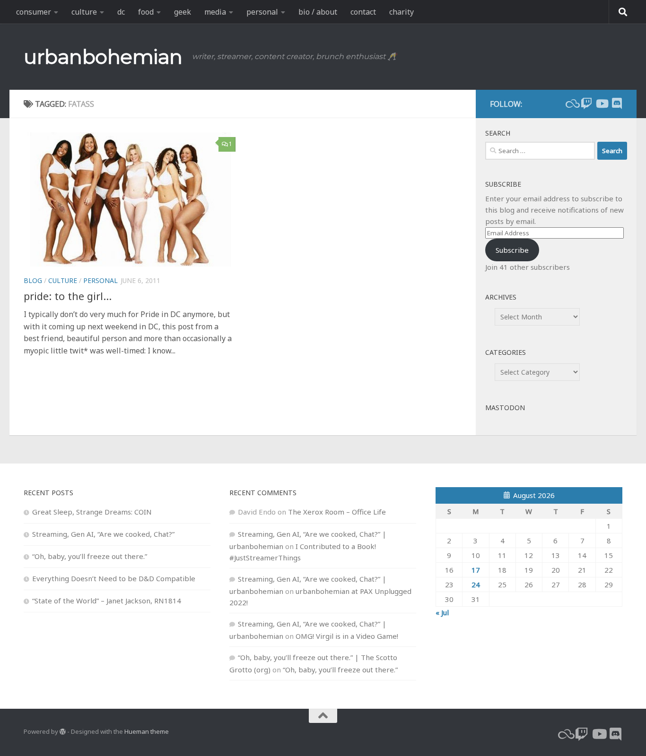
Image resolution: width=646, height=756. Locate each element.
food (146, 12)
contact (363, 12)
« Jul (442, 612)
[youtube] (601, 103)
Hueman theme (146, 731)
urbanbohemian (103, 56)
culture (84, 12)
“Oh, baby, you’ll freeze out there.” (89, 556)
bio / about (317, 12)
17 (475, 570)
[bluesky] (571, 103)
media (215, 12)
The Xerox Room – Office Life (337, 511)
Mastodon (505, 407)
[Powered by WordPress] (63, 732)
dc (121, 12)
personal (262, 12)
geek (182, 12)
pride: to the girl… (68, 296)
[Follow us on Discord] (616, 103)
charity (401, 12)
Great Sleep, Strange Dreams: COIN (92, 511)
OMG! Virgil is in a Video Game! (347, 636)
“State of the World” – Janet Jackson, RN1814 (106, 600)
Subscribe (512, 250)
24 (475, 584)
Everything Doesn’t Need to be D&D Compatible (113, 578)
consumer (33, 12)
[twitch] (586, 103)
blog (33, 280)
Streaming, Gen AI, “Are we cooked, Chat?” (103, 534)
